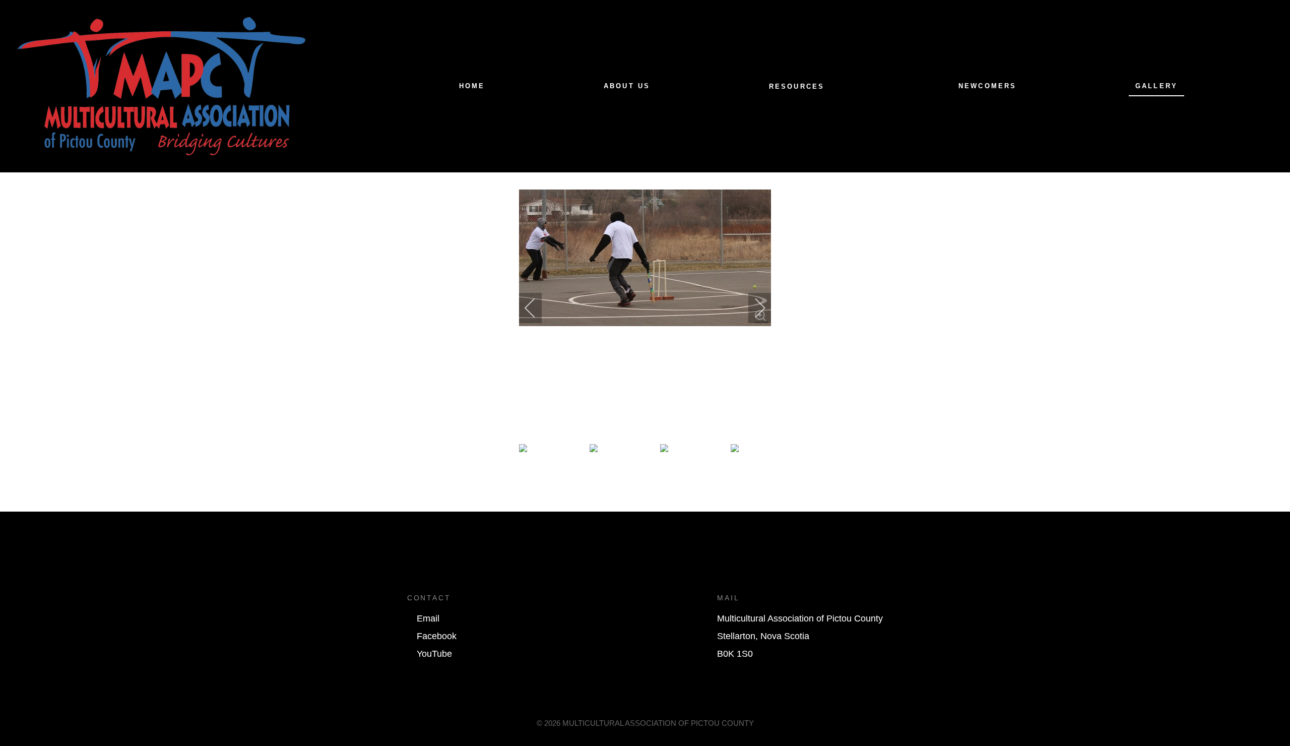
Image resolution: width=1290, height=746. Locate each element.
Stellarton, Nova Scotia (763, 636)
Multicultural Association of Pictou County (800, 618)
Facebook (437, 636)
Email (428, 618)
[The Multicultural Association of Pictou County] (161, 85)
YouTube (434, 654)
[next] (753, 308)
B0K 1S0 (735, 654)
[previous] (536, 308)
